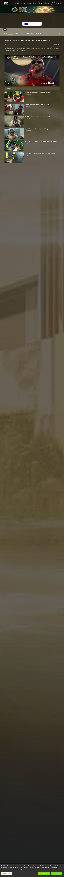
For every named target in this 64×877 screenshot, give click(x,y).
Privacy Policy (18, 869)
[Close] (61, 866)
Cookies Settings (6, 873)
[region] (32, 870)
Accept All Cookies (44, 873)
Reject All (56, 873)
